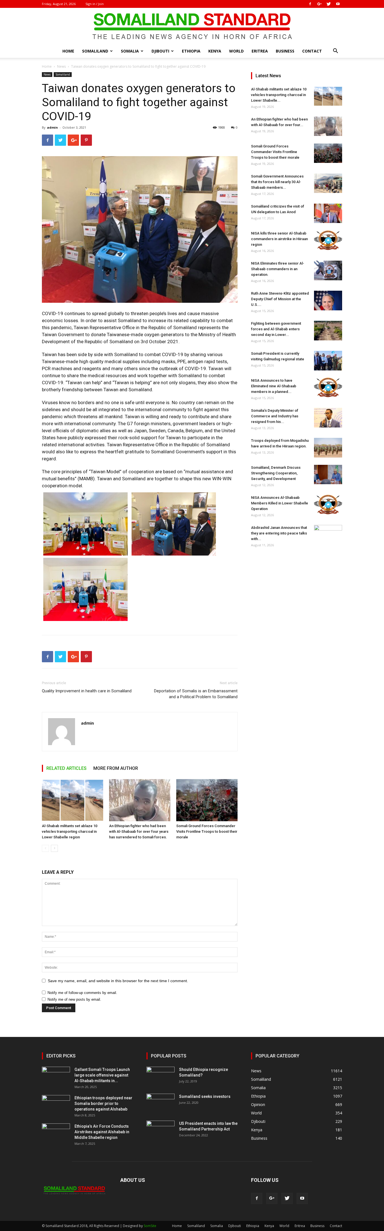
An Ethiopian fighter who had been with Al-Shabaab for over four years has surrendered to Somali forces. (138, 831)
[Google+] (319, 4)
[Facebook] (310, 4)
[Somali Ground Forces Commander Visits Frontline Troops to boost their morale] (207, 800)
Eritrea (260, 51)
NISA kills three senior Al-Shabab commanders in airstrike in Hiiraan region (279, 239)
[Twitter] (328, 4)
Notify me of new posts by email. (74, 999)
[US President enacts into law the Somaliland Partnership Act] (160, 1130)
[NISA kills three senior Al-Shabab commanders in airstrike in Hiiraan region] (328, 240)
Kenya (214, 51)
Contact (312, 51)
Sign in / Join (94, 4)
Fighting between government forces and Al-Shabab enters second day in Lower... (276, 329)
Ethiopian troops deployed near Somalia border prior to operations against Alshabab (103, 1103)
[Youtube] (338, 4)
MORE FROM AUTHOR (115, 768)
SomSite (150, 1225)
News (61, 66)
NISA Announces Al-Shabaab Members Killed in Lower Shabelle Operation (279, 503)
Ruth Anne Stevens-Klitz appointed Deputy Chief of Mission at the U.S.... (280, 299)
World (236, 51)
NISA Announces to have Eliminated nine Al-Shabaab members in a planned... (273, 386)
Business (285, 51)
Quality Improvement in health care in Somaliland (87, 690)
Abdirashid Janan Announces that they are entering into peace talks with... (279, 533)
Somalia (130, 51)
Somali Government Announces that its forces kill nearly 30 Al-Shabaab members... (277, 182)
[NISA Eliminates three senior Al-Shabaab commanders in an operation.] (328, 270)
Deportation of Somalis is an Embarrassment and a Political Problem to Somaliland (196, 693)
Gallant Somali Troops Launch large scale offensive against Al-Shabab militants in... (102, 1075)
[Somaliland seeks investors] (160, 1103)
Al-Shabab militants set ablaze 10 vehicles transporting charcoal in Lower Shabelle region (69, 831)
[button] (335, 51)
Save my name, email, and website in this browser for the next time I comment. (118, 981)
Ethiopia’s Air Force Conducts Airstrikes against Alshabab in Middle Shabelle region (101, 1132)
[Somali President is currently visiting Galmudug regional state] (328, 360)
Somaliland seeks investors (205, 1096)
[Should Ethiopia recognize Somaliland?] (160, 1076)
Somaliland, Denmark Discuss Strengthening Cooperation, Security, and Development (276, 473)
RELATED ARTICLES (66, 768)
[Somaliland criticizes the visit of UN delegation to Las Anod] (328, 213)
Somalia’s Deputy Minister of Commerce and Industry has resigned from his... (274, 416)
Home (68, 51)
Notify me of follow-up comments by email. (82, 993)
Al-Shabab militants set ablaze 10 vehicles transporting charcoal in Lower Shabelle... (278, 95)
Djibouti (160, 51)
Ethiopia (191, 51)
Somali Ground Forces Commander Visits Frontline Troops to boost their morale (206, 831)
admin (52, 127)
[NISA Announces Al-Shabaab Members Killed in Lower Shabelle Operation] (328, 504)
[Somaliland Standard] (192, 26)
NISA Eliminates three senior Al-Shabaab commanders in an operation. (277, 269)
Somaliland (95, 51)
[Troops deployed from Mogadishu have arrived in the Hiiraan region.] (328, 448)
